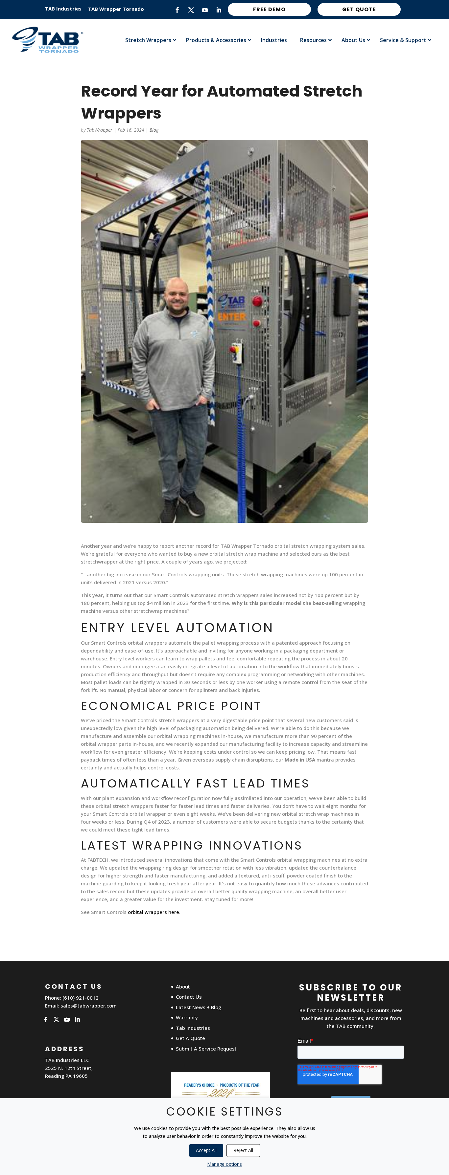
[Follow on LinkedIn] (219, 10)
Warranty (187, 1017)
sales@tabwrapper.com (88, 1005)
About (183, 986)
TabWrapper (99, 130)
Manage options (224, 1164)
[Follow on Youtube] (205, 10)
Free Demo (269, 9)
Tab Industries (193, 1028)
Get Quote (359, 9)
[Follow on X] (191, 10)
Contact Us (189, 996)
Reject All (243, 1150)
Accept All (206, 1150)
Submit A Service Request (206, 1048)
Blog (154, 130)
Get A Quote (190, 1038)
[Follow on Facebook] (177, 10)
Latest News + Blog (198, 1007)
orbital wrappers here (153, 912)
